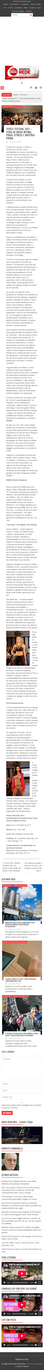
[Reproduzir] (4, 1282)
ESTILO (5, 8)
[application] (22, 1273)
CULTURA (5, 4)
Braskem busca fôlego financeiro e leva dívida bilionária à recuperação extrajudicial (20, 924)
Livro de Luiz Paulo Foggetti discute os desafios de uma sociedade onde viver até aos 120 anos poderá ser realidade (21, 1221)
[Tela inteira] (39, 1282)
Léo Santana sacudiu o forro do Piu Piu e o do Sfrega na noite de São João (33, 867)
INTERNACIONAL (25, 4)
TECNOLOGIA (28, 11)
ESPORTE (26, 8)
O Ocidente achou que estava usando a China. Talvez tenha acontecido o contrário (21, 1034)
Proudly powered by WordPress (14, 1364)
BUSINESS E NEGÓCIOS (18, 11)
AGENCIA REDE (16, 142)
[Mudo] (36, 1282)
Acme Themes (23, 1366)
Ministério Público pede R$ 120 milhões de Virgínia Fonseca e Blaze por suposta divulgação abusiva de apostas (21, 1230)
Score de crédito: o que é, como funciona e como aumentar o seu (20, 980)
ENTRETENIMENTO (14, 4)
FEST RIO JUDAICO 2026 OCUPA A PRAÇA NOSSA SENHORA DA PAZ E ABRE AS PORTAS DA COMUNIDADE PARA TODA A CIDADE (21, 1190)
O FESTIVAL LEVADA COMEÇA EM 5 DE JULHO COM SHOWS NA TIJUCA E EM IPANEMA (11, 867)
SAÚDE (39, 8)
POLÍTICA (10, 8)
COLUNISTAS (33, 8)
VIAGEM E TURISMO (36, 4)
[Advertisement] (22, 39)
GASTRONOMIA (18, 8)
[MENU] (2, 88)
